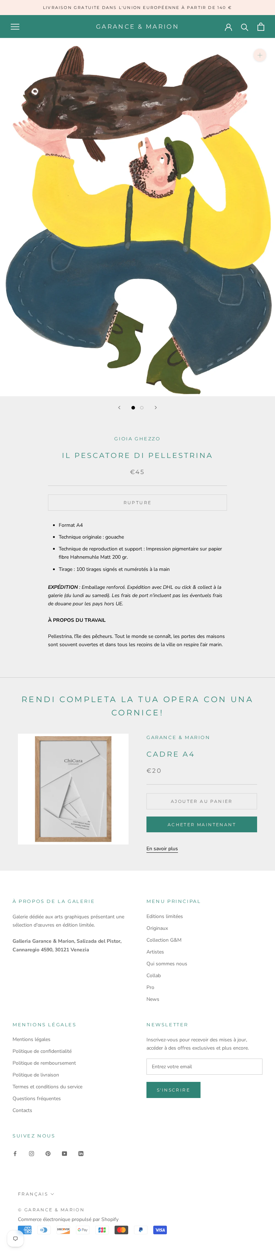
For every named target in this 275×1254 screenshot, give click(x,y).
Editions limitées (164, 916)
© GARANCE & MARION (51, 1209)
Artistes (155, 951)
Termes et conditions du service (47, 1086)
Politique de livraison (36, 1074)
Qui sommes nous (166, 963)
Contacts (22, 1110)
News (152, 999)
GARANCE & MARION (178, 737)
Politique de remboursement (44, 1063)
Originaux (157, 928)
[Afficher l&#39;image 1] (133, 408)
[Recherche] (245, 26)
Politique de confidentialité (42, 1051)
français (33, 1194)
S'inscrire (173, 1090)
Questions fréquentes (37, 1098)
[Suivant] (156, 407)
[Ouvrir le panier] (260, 27)
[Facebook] (15, 1153)
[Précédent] (119, 407)
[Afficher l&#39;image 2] (142, 408)
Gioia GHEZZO (137, 438)
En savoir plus (162, 848)
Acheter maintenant (202, 824)
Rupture (138, 502)
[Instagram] (31, 1153)
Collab (153, 975)
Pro (150, 987)
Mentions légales (31, 1039)
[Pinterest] (47, 1153)
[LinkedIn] (80, 1153)
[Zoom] (260, 55)
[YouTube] (64, 1153)
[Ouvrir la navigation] (15, 27)
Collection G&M (164, 940)
